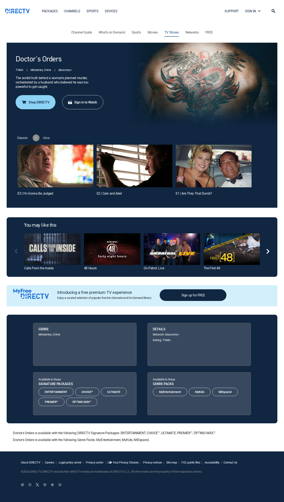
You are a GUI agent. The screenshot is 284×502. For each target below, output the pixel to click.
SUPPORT (232, 11)
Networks (192, 32)
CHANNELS (72, 11)
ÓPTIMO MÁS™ (81, 402)
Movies (153, 32)
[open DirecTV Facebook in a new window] (30, 484)
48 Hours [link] (90, 268)
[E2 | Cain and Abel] (135, 166)
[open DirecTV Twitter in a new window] (37, 484)
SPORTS (92, 11)
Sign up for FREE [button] (193, 295)
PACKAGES (50, 11)
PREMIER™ (51, 402)
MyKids (199, 392)
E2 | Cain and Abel (109, 193)
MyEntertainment (170, 392)
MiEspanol (225, 392)
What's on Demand (112, 32)
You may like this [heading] (40, 225)
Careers (49, 462)
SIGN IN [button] (250, 11)
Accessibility (212, 462)
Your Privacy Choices (125, 462)
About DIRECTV (30, 462)
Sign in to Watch (85, 102)
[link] (52, 249)
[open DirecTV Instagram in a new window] (45, 484)
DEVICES (111, 11)
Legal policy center (69, 462)
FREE (209, 32)
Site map (171, 462)
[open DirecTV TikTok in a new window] (60, 484)
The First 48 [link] (212, 268)
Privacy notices (152, 462)
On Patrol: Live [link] (154, 268)
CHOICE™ (87, 392)
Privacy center (94, 462)
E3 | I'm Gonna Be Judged (35, 193)
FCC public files (190, 462)
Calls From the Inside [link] (38, 268)
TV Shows (171, 32)
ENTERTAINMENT (56, 392)
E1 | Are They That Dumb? (194, 193)
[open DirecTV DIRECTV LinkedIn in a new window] (22, 484)
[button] (273, 11)
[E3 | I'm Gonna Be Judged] (55, 166)
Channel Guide (81, 32)
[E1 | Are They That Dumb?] (214, 166)
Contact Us (230, 462)
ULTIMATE (113, 392)
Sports (136, 32)
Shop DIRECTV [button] (38, 102)
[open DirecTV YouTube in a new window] (52, 484)
